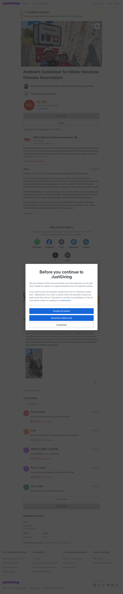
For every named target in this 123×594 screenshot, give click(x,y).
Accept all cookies (61, 311)
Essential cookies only (61, 318)
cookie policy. (65, 300)
